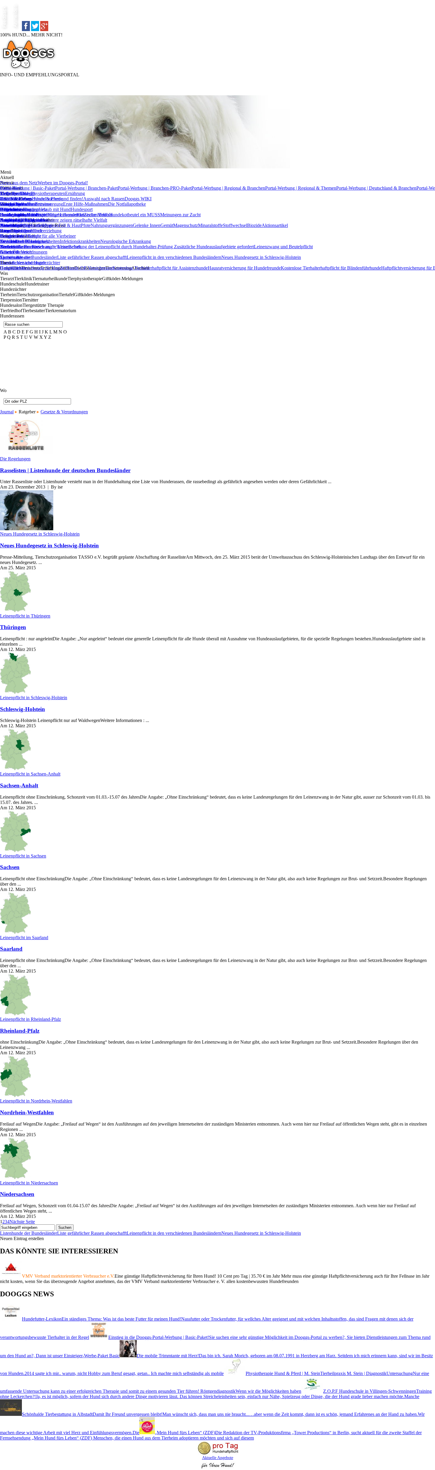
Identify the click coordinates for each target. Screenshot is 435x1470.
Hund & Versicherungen (23, 262)
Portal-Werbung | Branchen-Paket (86, 188)
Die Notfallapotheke (127, 204)
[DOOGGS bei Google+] (44, 29)
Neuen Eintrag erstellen (22, 1238)
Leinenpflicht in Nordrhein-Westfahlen (36, 1100)
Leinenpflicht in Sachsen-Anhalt (30, 773)
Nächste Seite (22, 1221)
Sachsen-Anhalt (19, 785)
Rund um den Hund (18, 214)
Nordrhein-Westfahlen (27, 1112)
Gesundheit (10, 188)
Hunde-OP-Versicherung (89, 267)
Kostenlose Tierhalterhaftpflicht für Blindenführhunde (331, 267)
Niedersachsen (17, 1194)
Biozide (254, 225)
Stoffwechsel (235, 225)
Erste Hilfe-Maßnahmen (85, 204)
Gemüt (166, 225)
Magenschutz (185, 225)
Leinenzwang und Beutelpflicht (283, 246)
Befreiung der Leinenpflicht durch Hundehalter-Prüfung (121, 246)
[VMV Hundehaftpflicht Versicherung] (217, 1454)
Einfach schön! (14, 193)
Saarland (11, 949)
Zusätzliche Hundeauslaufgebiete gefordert (214, 246)
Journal (7, 411)
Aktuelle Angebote (217, 1458)
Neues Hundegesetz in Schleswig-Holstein (261, 257)
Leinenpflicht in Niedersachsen (29, 1182)
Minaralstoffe (210, 225)
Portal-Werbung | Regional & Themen (300, 188)
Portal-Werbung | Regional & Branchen (228, 188)
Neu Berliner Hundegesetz (25, 241)
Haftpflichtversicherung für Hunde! (33, 267)
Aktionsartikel (275, 225)
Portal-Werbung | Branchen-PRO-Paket (154, 188)
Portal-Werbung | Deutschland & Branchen (376, 188)
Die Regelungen (15, 458)
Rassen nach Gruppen (20, 220)
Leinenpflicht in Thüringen (25, 615)
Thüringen (13, 627)
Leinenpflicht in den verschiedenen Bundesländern (174, 257)
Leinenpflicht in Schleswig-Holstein (33, 697)
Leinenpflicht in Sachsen (23, 855)
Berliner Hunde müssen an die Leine (34, 246)
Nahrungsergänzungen (112, 225)
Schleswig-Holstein (22, 709)
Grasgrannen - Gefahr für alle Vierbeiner (38, 235)
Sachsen (10, 867)
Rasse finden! (12, 230)
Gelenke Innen (146, 225)
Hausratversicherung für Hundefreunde (244, 267)
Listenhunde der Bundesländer (28, 257)
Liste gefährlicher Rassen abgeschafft (92, 257)
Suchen (64, 1227)
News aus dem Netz (19, 182)
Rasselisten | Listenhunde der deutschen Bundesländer (65, 470)
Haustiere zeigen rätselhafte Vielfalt (74, 220)
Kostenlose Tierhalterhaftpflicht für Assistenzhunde (160, 267)
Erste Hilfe (10, 198)
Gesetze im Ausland (18, 204)
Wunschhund (12, 225)
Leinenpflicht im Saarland (24, 937)
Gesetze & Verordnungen (23, 251)
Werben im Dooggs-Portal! (63, 182)
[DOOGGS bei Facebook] (26, 29)
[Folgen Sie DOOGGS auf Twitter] (35, 29)
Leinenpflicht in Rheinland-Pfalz (30, 1019)
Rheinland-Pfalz (19, 1031)
